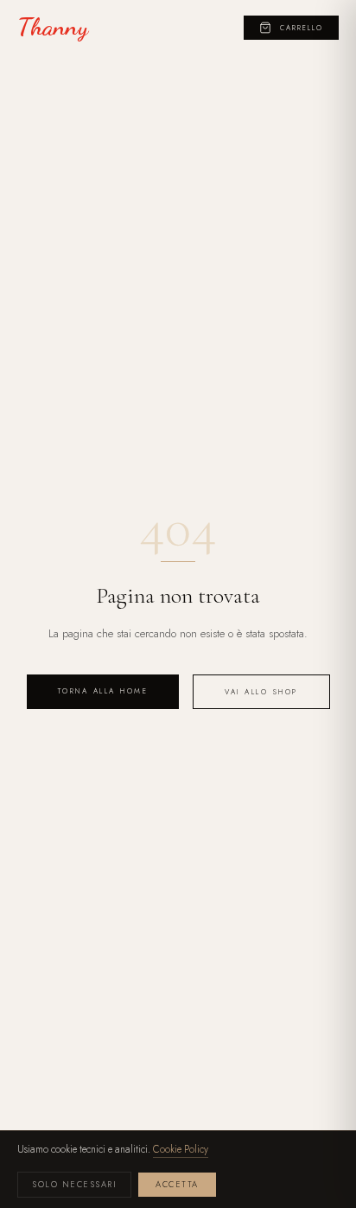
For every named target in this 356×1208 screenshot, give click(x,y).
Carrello (301, 27)
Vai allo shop (261, 692)
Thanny (52, 27)
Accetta (177, 1185)
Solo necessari (74, 1185)
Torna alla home (103, 691)
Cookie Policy (180, 1149)
